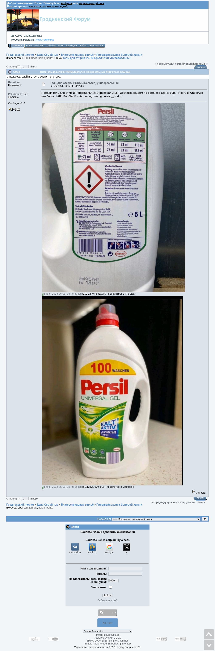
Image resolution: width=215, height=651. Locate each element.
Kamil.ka (14, 82)
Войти (83, 46)
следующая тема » (194, 63)
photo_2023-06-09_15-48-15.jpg (62, 486)
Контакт (108, 622)
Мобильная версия (107, 634)
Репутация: (15, 94)
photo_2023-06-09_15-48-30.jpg (62, 293)
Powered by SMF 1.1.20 (107, 637)
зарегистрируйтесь (91, 3)
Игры (60, 46)
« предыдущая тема (168, 63)
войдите (66, 3)
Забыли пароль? (108, 600)
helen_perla (45, 58)
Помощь (51, 46)
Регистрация (96, 46)
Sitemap (126, 643)
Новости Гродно (35, 46)
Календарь (71, 46)
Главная (17, 46)
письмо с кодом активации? (48, 6)
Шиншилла (30, 58)
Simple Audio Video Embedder (101, 643)
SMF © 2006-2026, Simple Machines (107, 640)
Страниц (11, 66)
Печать (201, 68)
